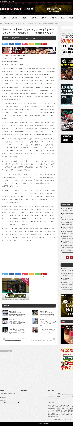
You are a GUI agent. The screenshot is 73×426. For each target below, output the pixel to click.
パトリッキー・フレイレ (10, 38)
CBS (55, 398)
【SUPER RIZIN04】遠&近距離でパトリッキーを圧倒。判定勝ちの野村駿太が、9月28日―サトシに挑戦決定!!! (17, 331)
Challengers (60, 396)
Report (6, 23)
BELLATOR (10, 23)
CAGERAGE (66, 394)
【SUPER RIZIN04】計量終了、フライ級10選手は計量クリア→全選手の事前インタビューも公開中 (48, 331)
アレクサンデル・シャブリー (22, 38)
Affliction (50, 396)
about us (54, 396)
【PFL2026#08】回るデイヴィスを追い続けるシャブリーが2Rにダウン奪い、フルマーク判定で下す (17, 314)
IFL (48, 398)
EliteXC (63, 398)
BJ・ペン (54, 394)
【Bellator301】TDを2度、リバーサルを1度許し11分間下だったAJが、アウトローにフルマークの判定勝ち (42, 339)
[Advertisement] (29, 255)
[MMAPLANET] (11, 9)
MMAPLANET (46, 423)
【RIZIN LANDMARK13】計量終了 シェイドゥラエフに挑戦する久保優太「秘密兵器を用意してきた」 (17, 322)
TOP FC (50, 394)
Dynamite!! (68, 396)
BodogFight (58, 398)
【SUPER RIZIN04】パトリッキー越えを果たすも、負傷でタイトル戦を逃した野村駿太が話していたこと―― (48, 323)
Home (1, 23)
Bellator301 (32, 38)
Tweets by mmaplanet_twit (7, 393)
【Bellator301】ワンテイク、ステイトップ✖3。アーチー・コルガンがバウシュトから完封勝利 (16, 339)
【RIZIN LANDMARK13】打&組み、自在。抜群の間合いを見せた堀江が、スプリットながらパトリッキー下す (47, 314)
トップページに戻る (6, 351)
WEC (60, 394)
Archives (2, 400)
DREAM (51, 398)
